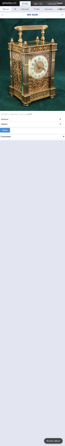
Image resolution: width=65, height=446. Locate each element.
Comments (6, 136)
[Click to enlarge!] (32, 64)
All (15, 9)
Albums (5, 9)
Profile (37, 9)
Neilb (25, 3)
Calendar (25, 9)
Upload (52, 3)
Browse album (53, 441)
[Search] (61, 9)
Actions (4, 119)
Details (4, 124)
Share (5, 130)
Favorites (49, 9)
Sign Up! (38, 3)
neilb (28, 114)
